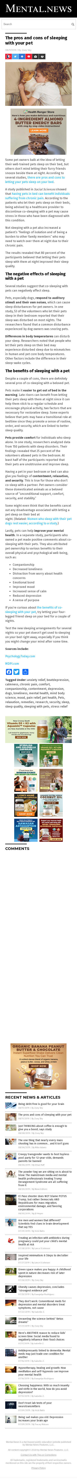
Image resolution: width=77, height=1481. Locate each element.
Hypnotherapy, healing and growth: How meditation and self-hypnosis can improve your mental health (43, 1371)
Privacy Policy (38, 1468)
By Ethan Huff (38, 1165)
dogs (8, 693)
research (41, 702)
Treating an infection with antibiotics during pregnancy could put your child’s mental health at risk (44, 1241)
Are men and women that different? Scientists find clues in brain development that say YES (43, 1224)
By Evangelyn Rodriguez (43, 1294)
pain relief (34, 697)
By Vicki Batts (38, 1231)
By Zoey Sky (37, 1108)
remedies (27, 702)
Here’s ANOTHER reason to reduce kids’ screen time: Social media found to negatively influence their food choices (42, 1336)
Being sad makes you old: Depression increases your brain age (40, 1419)
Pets (61, 697)
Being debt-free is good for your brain (41, 1104)
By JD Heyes (37, 1213)
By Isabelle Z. (38, 1312)
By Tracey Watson (40, 1424)
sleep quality (14, 706)
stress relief (59, 706)
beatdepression (58, 680)
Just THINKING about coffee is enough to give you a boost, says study (42, 1127)
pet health (49, 697)
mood (21, 697)
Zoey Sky (27, 50)
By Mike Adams (39, 1147)
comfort (44, 684)
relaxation (12, 702)
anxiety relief (36, 680)
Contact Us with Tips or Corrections (38, 1455)
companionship (16, 689)
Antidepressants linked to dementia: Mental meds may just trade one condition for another (44, 1354)
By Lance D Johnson (41, 1248)
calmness (11, 684)
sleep (65, 702)
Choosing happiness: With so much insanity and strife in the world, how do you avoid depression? (43, 1389)
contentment (37, 689)
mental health (38, 693)
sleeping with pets (36, 706)
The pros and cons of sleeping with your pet (44, 1114)
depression (56, 689)
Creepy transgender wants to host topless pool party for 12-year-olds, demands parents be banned (43, 1157)
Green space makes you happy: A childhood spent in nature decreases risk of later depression (44, 1273)
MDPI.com (12, 663)
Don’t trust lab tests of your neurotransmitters (35, 1404)
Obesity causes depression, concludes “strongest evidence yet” (41, 1288)
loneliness (20, 693)
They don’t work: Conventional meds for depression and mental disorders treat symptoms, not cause (42, 1304)
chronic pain (28, 684)
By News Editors (39, 1189)
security (54, 702)
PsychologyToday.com (20, 656)
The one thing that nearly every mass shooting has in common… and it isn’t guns (43, 1142)
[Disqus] (38, 900)
